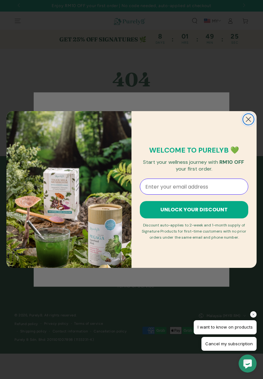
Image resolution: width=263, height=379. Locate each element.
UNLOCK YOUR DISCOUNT (194, 209)
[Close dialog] (248, 119)
